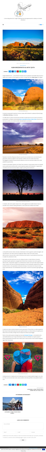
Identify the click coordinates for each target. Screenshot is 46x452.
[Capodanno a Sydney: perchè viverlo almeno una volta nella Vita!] (12, 403)
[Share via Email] (25, 71)
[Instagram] (39, 24)
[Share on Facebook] (13, 71)
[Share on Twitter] (15, 71)
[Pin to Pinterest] (18, 71)
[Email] (41, 24)
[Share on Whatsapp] (20, 71)
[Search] (42, 24)
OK (43, 449)
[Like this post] (10, 71)
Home (18, 63)
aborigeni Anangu (28, 335)
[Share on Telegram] (23, 71)
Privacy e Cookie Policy (33, 448)
